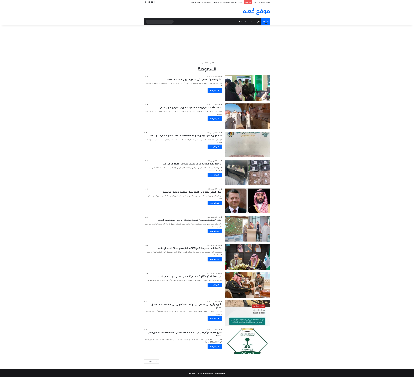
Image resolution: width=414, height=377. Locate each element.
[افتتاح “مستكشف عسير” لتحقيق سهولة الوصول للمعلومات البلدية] (247, 229)
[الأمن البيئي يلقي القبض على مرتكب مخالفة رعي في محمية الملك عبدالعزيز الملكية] (247, 313)
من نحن (199, 373)
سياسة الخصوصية (220, 373)
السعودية (266, 21)
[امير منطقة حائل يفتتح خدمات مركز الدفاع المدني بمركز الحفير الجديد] (247, 285)
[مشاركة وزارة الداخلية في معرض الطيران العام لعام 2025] (247, 88)
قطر (251, 21)
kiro (219, 76)
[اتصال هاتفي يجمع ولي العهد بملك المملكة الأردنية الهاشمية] (247, 200)
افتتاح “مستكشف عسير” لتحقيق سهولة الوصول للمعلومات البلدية (190, 220)
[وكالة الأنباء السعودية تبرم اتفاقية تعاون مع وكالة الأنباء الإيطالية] (247, 257)
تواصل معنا (192, 373)
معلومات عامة (242, 21)
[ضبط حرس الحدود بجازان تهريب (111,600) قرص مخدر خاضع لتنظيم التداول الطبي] (247, 144)
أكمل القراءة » (214, 90)
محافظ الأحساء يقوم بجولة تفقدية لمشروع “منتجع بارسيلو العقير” (190, 108)
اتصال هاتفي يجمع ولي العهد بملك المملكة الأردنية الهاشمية (192, 192)
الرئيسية (209, 62)
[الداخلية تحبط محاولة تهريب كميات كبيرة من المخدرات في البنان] (247, 172)
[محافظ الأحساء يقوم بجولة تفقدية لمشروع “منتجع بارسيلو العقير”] (247, 116)
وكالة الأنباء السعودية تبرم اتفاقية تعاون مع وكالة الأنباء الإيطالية (190, 248)
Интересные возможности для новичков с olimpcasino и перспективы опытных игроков (212, 2)
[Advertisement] (207, 43)
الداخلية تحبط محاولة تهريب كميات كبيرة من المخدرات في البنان (192, 164)
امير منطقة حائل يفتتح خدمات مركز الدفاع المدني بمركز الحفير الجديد (189, 276)
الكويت (258, 21)
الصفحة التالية (153, 361)
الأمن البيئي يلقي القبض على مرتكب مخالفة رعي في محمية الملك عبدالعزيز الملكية (186, 305)
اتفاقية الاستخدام (208, 373)
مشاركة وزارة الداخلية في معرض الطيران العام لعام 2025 (194, 79)
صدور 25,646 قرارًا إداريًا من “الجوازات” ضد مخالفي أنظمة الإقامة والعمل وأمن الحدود (185, 334)
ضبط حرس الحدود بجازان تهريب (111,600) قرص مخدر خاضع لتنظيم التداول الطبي (185, 136)
